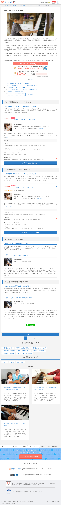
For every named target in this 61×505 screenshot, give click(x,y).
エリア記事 (20, 362)
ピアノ (5, 362)
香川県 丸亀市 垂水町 (24, 350)
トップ (4, 6)
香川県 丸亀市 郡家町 (38, 350)
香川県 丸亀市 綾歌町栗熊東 (24, 353)
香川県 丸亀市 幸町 (8, 348)
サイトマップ (15, 503)
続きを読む (9, 137)
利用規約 (22, 501)
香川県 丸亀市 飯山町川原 (39, 348)
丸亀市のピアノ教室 (28, 6)
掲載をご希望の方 (5, 503)
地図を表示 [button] (41, 128)
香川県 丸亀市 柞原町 (8, 353)
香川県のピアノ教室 (17, 6)
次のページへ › (30, 334)
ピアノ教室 (9, 6)
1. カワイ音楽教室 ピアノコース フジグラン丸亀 (17, 83)
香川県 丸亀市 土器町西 (9, 350)
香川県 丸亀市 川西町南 (22, 348)
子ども (12, 362)
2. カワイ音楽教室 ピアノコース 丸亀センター (17, 87)
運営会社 (3, 501)
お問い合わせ (30, 501)
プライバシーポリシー (13, 501)
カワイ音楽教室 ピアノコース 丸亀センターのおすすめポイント (22, 89)
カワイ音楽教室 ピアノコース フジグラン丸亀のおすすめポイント (22, 85)
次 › (35, 338)
